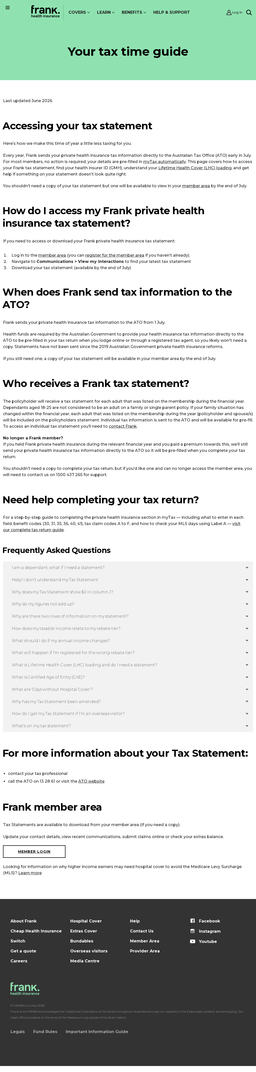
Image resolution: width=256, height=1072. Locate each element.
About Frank (23, 921)
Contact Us (142, 931)
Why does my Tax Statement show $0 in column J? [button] (62, 592)
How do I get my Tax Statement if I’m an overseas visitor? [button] (68, 713)
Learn (104, 12)
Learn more (30, 873)
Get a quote (23, 951)
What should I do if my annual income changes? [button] (61, 640)
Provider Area (145, 951)
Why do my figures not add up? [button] (43, 604)
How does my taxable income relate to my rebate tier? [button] (66, 628)
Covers (77, 12)
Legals (17, 1031)
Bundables (81, 941)
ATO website (91, 781)
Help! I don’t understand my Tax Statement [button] (55, 579)
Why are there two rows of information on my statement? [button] (70, 616)
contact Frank (123, 426)
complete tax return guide (37, 530)
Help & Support (171, 12)
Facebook (209, 921)
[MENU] (7, 7)
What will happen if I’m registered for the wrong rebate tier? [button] (73, 652)
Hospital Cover (86, 921)
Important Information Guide (97, 1031)
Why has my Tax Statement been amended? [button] (56, 701)
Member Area (144, 941)
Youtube (207, 941)
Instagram (209, 931)
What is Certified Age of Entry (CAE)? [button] (48, 677)
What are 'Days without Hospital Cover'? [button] (52, 689)
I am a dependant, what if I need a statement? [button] (58, 567)
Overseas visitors (89, 951)
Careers (18, 961)
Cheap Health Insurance (36, 931)
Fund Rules (45, 1031)
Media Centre (85, 961)
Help (135, 921)
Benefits (132, 12)
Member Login (34, 851)
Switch (17, 941)
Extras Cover (83, 931)
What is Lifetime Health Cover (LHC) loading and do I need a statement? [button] (84, 665)
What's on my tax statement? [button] (41, 725)
